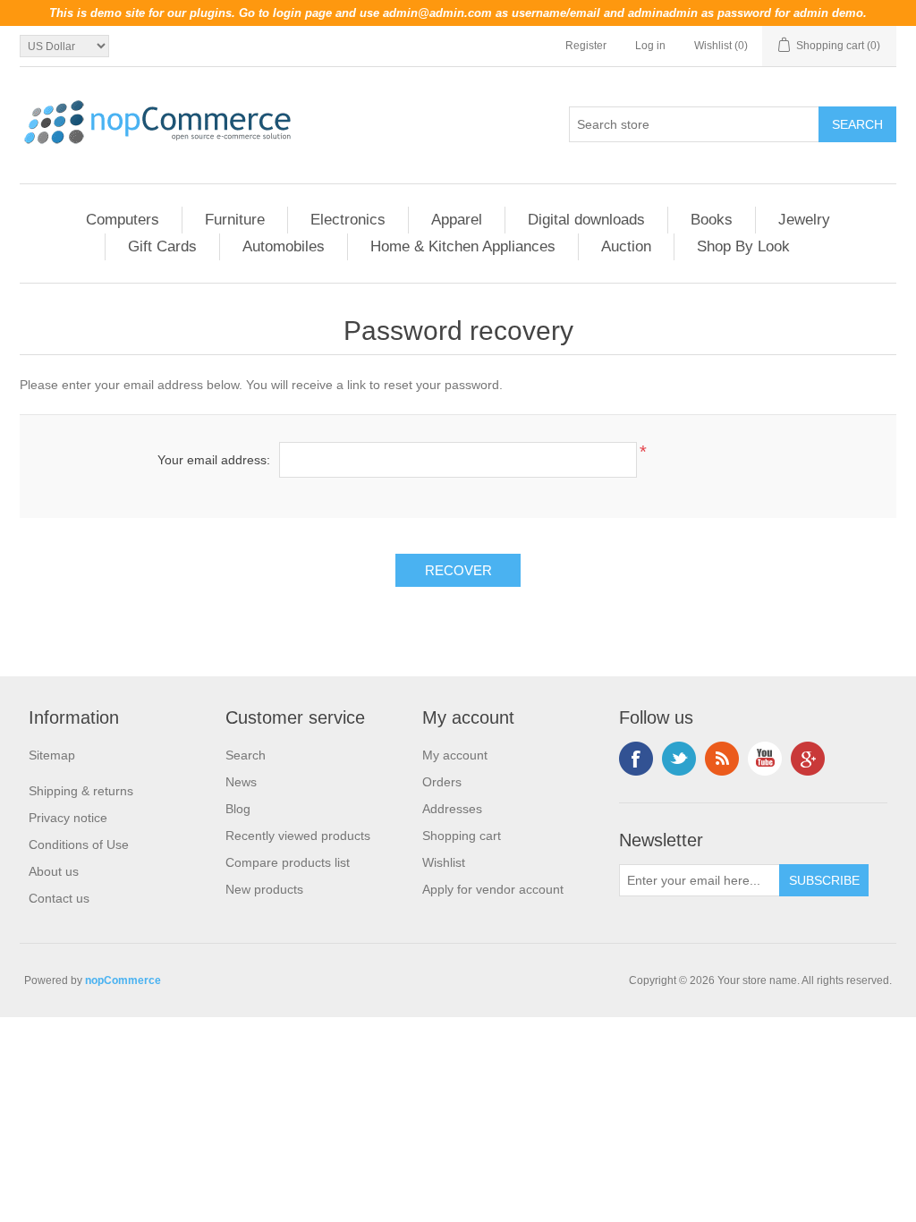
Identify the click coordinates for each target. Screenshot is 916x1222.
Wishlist (443, 862)
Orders (442, 782)
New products (264, 889)
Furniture (235, 219)
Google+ (808, 759)
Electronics (348, 219)
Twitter (679, 759)
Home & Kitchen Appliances (463, 246)
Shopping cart (461, 835)
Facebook (636, 759)
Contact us (59, 898)
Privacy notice (68, 817)
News (241, 782)
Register (585, 45)
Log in (650, 45)
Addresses (452, 809)
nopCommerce (123, 980)
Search (245, 755)
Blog (237, 809)
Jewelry (804, 219)
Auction (626, 246)
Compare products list (287, 862)
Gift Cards (162, 246)
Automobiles (283, 246)
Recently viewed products (297, 835)
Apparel (456, 219)
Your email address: (213, 460)
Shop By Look (743, 246)
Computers (122, 219)
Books (712, 219)
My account (455, 755)
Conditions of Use (79, 844)
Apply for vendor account (493, 889)
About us (54, 871)
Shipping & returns (81, 791)
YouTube (765, 759)
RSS (722, 759)
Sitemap (52, 755)
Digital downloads (586, 219)
